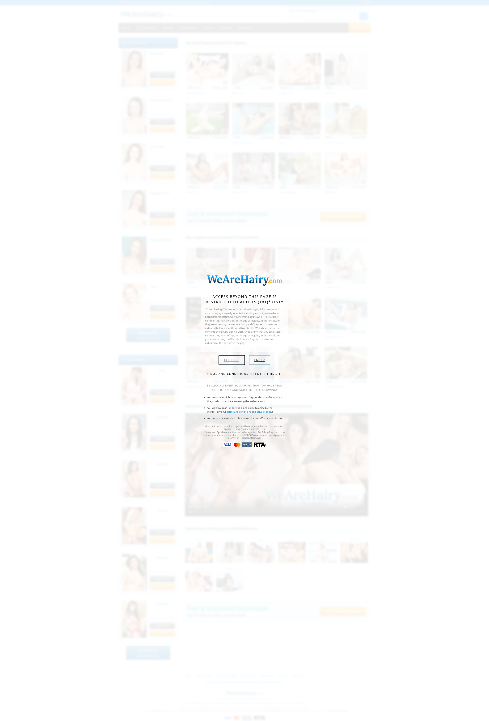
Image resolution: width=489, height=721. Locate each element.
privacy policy (264, 411)
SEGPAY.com (251, 435)
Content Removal (251, 438)
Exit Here (231, 360)
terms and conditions (239, 411)
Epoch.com (223, 432)
